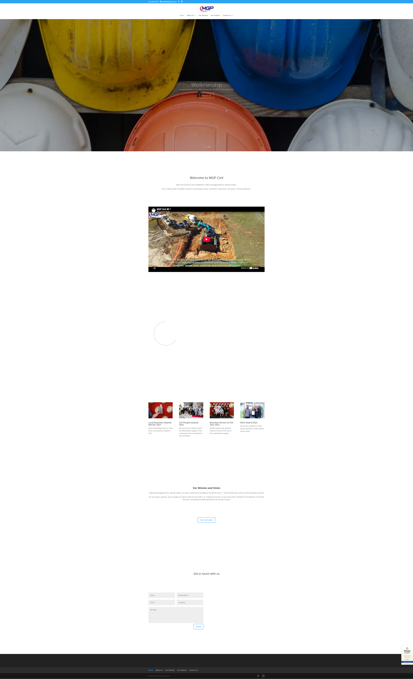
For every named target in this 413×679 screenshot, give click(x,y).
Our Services (203, 15)
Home (182, 15)
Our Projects (215, 15)
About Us (190, 15)
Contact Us (227, 15)
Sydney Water (206, 79)
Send (198, 626)
